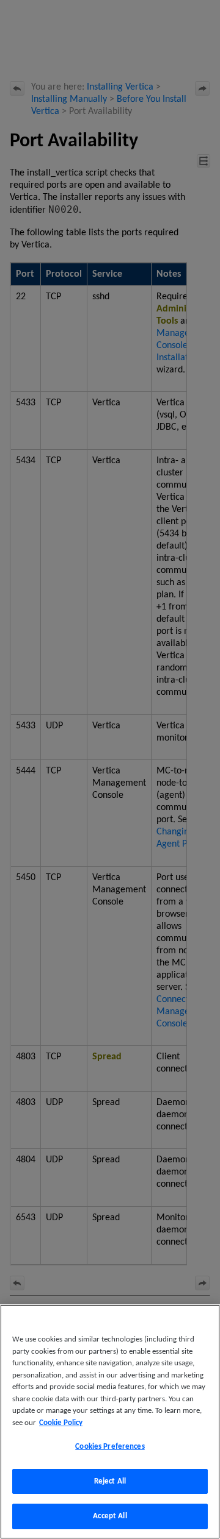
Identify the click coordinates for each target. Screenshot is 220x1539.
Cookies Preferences (109, 1447)
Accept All (110, 1516)
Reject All (110, 1481)
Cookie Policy (60, 1423)
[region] (110, 1421)
